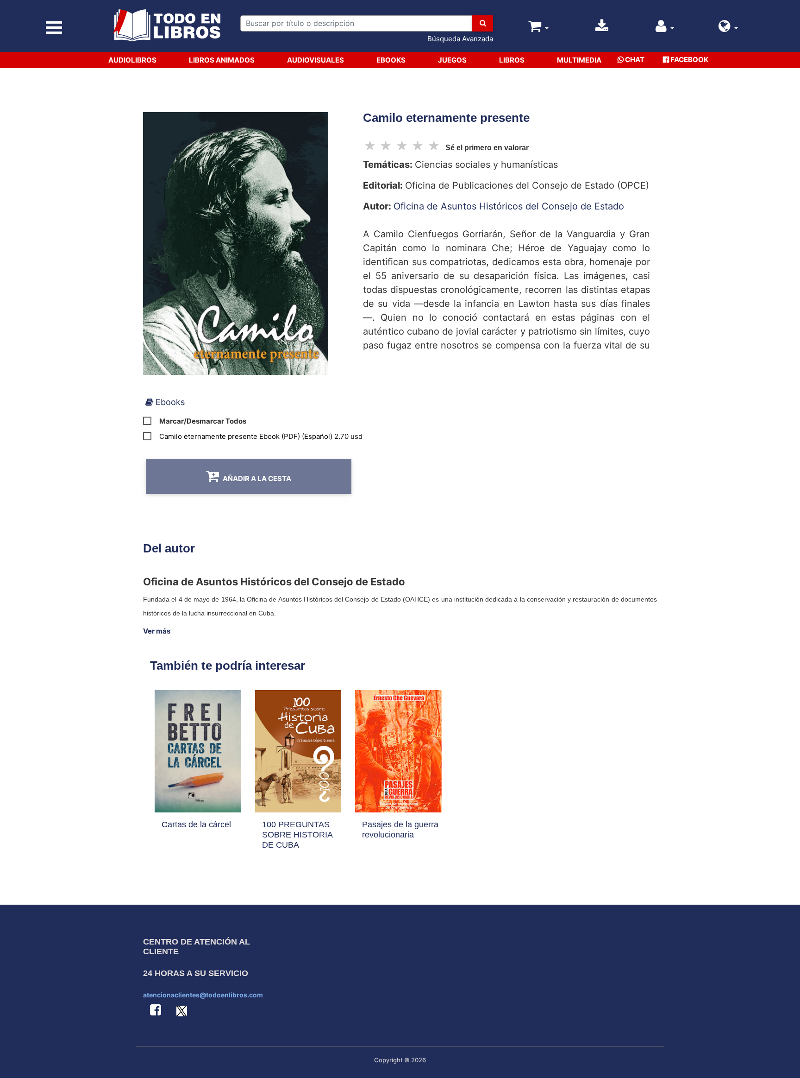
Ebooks (391, 60)
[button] (728, 28)
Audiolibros (132, 60)
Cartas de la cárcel (196, 824)
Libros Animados (222, 60)
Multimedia (579, 60)
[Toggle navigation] (54, 28)
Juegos (452, 60)
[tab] (165, 402)
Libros (512, 60)
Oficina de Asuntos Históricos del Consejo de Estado (509, 206)
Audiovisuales (315, 60)
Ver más (156, 631)
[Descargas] (601, 28)
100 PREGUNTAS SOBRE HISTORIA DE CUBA (297, 835)
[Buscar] (482, 23)
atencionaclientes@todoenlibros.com (203, 995)
